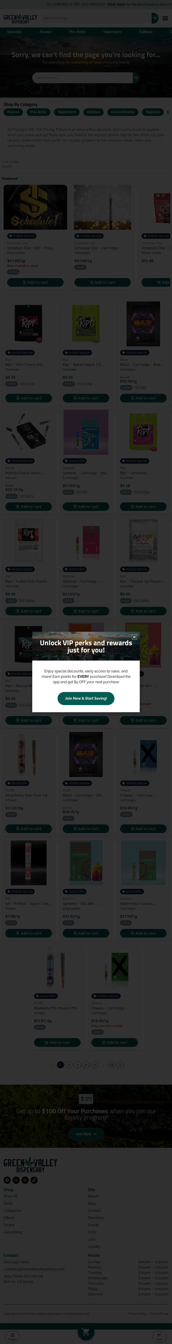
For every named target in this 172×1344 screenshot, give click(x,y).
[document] (86, 672)
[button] (134, 637)
